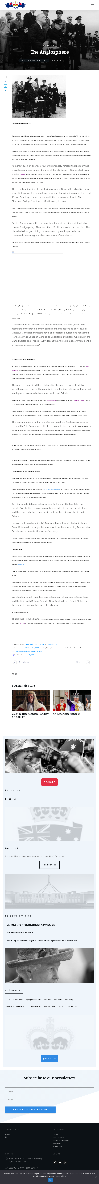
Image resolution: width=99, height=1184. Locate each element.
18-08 (8, 999)
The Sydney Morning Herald (51, 489)
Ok (50, 1180)
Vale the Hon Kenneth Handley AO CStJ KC (31, 705)
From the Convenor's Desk (34, 60)
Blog (7, 1137)
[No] (95, 1177)
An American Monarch (72, 705)
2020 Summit (18, 999)
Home (7, 1134)
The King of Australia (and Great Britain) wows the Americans (49, 940)
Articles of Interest (34, 1006)
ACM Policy (69, 999)
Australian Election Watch (53, 1006)
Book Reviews (72, 1006)
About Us (47, 999)
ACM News (58, 999)
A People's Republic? (33, 999)
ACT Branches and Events (15, 1006)
